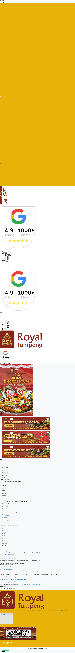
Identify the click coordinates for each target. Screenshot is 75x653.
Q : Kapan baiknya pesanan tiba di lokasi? (6, 569)
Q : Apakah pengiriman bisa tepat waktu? (6, 572)
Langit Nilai (45, 648)
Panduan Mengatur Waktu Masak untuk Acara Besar (9, 644)
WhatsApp (7, 650)
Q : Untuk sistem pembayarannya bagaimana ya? (8, 558)
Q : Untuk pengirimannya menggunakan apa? (7, 566)
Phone (4, 651)
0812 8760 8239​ (2, 4)
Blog (3, 265)
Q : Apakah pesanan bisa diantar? (5, 561)
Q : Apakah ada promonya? (4, 582)
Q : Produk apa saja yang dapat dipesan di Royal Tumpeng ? (9, 551)
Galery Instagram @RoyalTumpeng (8, 512)
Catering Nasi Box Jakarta (5, 643)
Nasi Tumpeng (3, 317)
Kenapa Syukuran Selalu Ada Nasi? (7, 642)
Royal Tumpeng (2, 2)
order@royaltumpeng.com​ (4, 5)
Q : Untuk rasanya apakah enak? (5, 576)
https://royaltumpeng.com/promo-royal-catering (32, 584)
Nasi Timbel (7, 259)
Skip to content (2, 0)
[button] (22, 253)
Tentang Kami (3, 315)
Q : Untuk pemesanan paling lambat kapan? (7, 554)
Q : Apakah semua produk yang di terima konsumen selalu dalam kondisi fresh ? (13, 579)
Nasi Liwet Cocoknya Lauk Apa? (6, 645)
